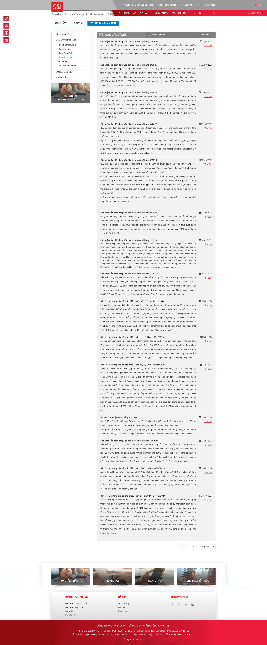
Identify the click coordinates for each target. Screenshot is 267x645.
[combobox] (204, 35)
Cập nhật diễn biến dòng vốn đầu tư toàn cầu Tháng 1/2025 (128, 240)
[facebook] (172, 604)
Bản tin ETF (64, 61)
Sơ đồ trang (123, 603)
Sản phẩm (60, 23)
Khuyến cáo (70, 615)
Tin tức (78, 23)
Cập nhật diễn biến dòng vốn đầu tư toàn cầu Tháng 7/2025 (128, 92)
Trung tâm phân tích (103, 23)
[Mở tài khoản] (6, 18)
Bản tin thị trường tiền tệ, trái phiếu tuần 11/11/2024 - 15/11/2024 (132, 337)
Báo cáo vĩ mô (65, 57)
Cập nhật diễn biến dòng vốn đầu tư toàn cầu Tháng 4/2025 (128, 124)
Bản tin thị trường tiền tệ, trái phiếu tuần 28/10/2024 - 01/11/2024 (132, 468)
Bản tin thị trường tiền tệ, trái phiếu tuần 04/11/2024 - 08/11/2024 (132, 364)
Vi (260, 5)
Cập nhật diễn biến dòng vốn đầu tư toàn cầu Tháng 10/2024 (129, 441)
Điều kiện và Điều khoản (76, 603)
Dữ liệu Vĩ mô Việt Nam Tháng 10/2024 (119, 417)
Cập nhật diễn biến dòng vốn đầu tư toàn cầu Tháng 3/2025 (128, 160)
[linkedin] (179, 604)
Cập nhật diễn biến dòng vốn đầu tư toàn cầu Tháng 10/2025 (129, 41)
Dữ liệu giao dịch (65, 72)
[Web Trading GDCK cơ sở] (6, 26)
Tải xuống (208, 45)
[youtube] (186, 604)
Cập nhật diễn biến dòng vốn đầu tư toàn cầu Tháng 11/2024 (129, 273)
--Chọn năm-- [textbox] (204, 34)
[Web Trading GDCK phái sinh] (6, 33)
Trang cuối (204, 546)
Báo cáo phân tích (66, 40)
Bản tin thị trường (67, 45)
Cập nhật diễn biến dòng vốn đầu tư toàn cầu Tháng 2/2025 (128, 212)
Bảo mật (69, 611)
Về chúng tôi (63, 34)
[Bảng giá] (6, 40)
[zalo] (192, 604)
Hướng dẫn (62, 77)
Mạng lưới (122, 611)
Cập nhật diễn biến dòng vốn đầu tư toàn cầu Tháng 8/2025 (128, 65)
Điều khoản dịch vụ (74, 607)
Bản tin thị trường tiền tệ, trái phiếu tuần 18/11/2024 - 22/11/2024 (132, 301)
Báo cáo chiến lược (67, 65)
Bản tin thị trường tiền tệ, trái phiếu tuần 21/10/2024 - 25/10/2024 (132, 496)
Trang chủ (56, 14)
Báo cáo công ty (66, 49)
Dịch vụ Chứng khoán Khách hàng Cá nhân (84, 14)
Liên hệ (121, 607)
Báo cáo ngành (66, 53)
